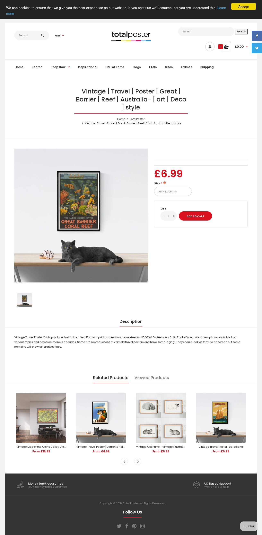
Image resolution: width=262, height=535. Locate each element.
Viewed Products (151, 377)
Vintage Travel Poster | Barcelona (221, 447)
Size (157, 183)
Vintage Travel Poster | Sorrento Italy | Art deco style (110, 447)
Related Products (110, 377)
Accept (243, 6)
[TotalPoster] (131, 40)
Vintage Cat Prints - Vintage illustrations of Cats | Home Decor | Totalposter (185, 447)
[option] (81, 215)
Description (131, 321)
